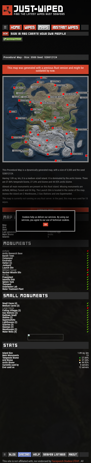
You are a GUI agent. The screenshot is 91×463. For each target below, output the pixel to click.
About (73, 454)
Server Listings (54, 454)
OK (45, 224)
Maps (43, 27)
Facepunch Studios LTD (64, 461)
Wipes (30, 27)
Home (15, 27)
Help (36, 454)
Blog (12, 454)
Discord (24, 454)
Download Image (45, 210)
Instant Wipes (65, 27)
